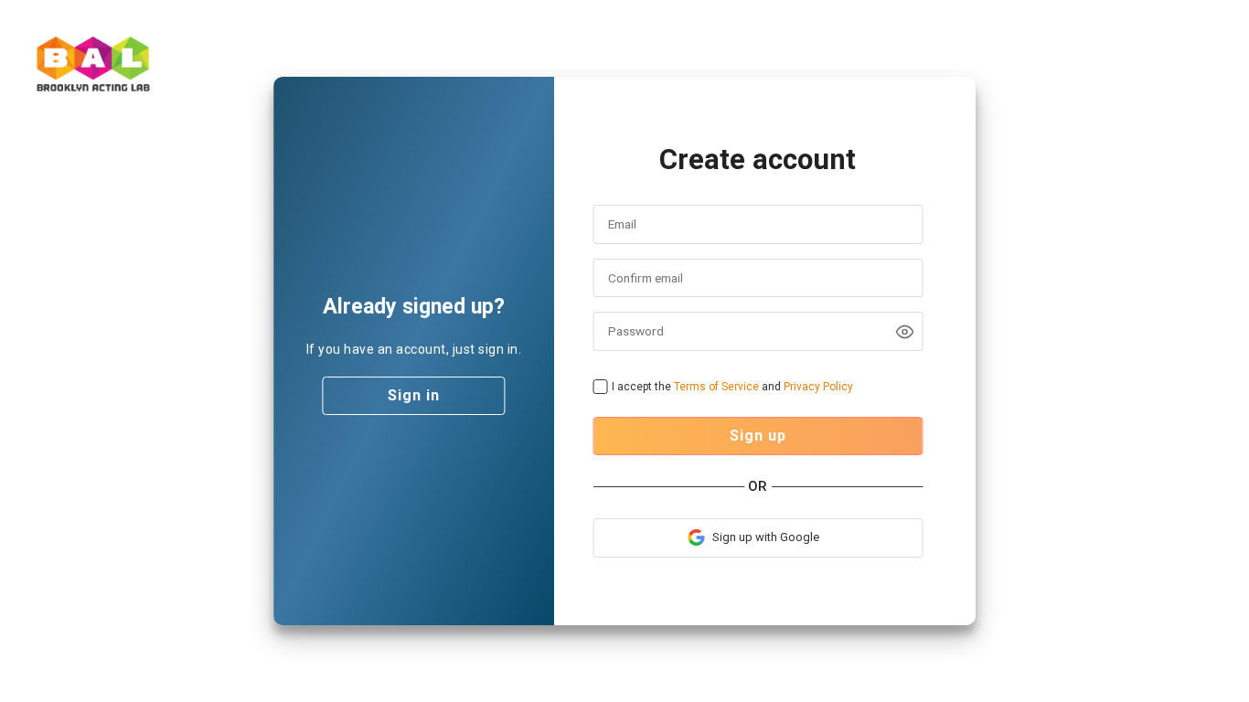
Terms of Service (716, 386)
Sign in (414, 395)
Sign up (758, 435)
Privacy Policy (818, 386)
